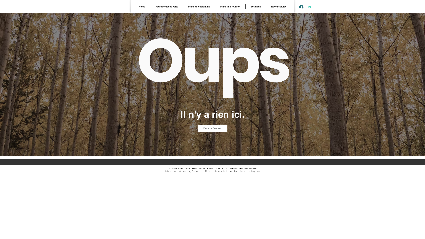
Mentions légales (250, 171)
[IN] (300, 7)
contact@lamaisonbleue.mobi (243, 168)
